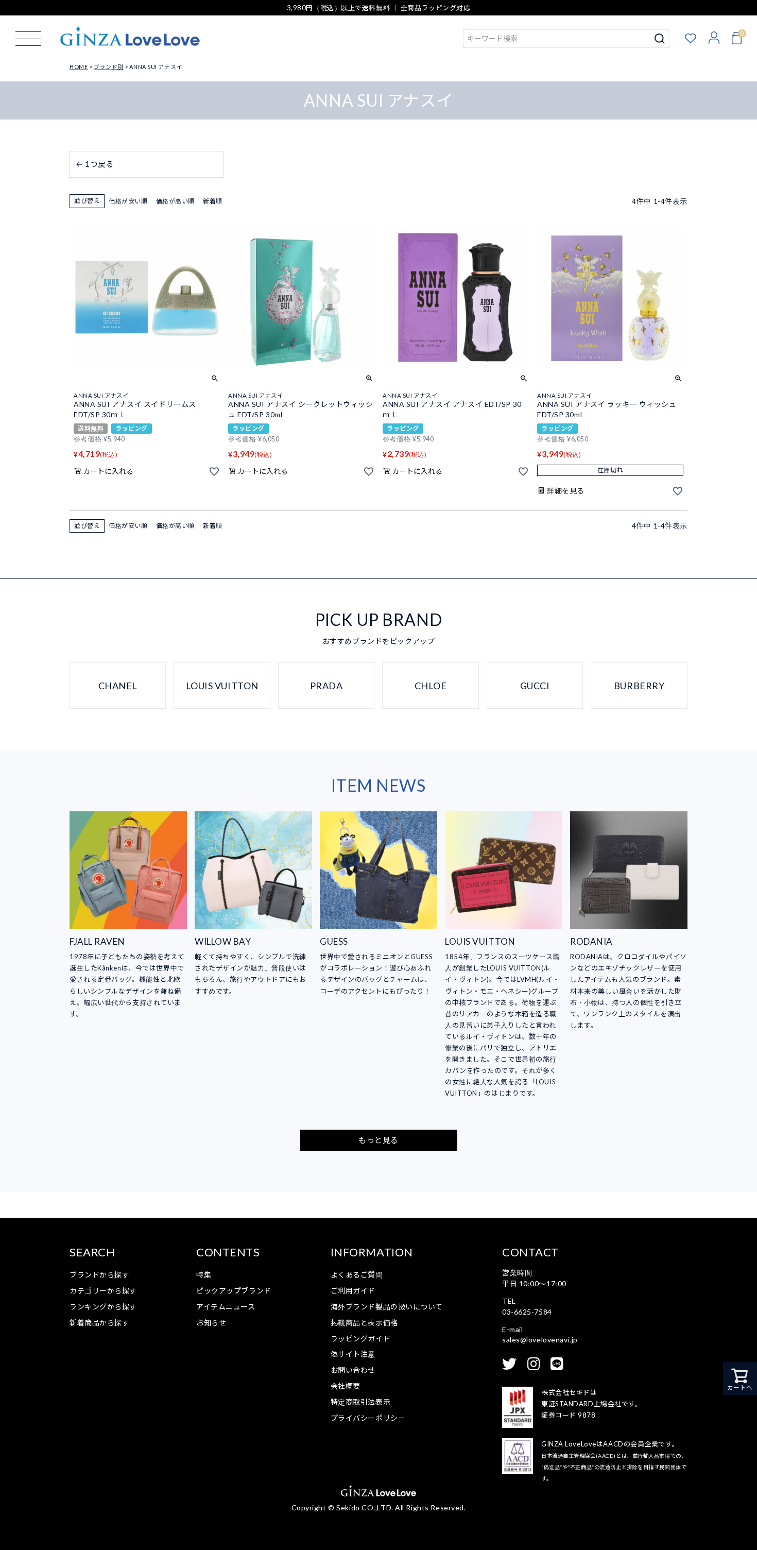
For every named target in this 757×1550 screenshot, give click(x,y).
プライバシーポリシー (368, 1417)
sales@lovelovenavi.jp (540, 1339)
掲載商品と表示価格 (364, 1322)
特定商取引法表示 (360, 1402)
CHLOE (431, 685)
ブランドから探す (99, 1274)
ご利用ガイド (353, 1290)
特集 (203, 1274)
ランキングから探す (103, 1306)
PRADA (326, 685)
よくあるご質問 (357, 1274)
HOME (79, 66)
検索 (660, 38)
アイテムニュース (225, 1306)
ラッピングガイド (360, 1338)
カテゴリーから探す (103, 1290)
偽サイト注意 (353, 1354)
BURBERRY (639, 685)
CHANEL (117, 685)
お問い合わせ (353, 1370)
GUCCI (535, 685)
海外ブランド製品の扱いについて (387, 1306)
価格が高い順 (175, 201)
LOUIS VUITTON (222, 685)
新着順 (212, 201)
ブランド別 (109, 66)
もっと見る (378, 1140)
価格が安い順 (128, 201)
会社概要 (345, 1386)
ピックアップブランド (233, 1290)
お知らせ (211, 1322)
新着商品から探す (99, 1322)
